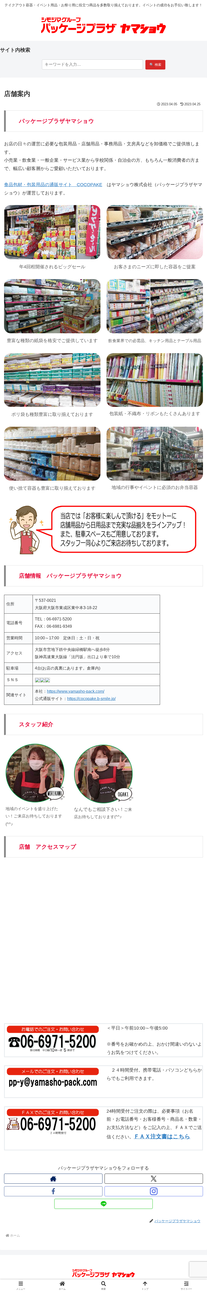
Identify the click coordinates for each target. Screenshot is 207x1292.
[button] (191, 889)
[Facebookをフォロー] (53, 1191)
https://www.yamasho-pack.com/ (75, 691)
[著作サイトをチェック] (53, 1179)
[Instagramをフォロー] (154, 1191)
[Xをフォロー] (154, 1179)
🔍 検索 (155, 65)
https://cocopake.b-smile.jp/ (91, 699)
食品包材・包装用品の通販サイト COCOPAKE (53, 184)
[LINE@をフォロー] (103, 1204)
